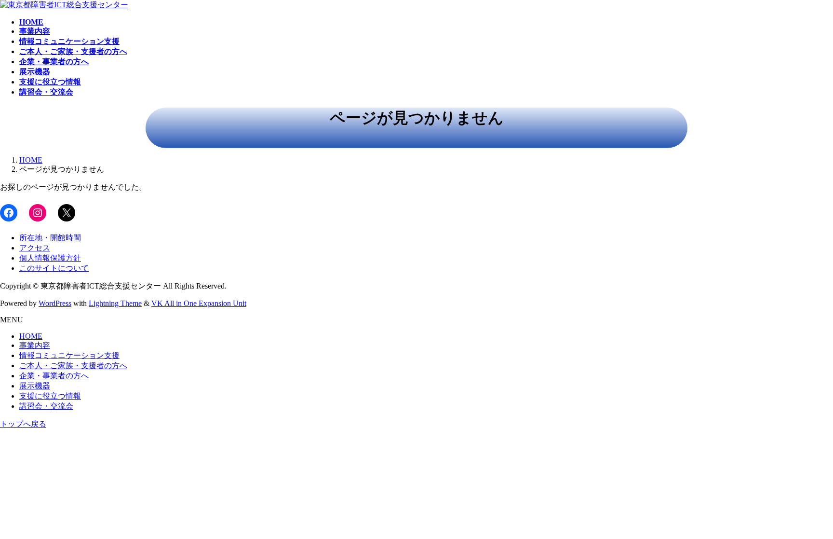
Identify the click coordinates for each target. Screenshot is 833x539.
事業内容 (34, 345)
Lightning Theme (115, 303)
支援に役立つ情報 (50, 396)
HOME (30, 336)
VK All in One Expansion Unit (198, 303)
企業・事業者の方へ (54, 376)
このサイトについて (54, 268)
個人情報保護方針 (50, 258)
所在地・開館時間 (50, 238)
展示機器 (34, 386)
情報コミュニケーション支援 (69, 355)
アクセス (34, 248)
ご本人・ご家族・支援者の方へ (73, 365)
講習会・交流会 (46, 406)
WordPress (55, 303)
